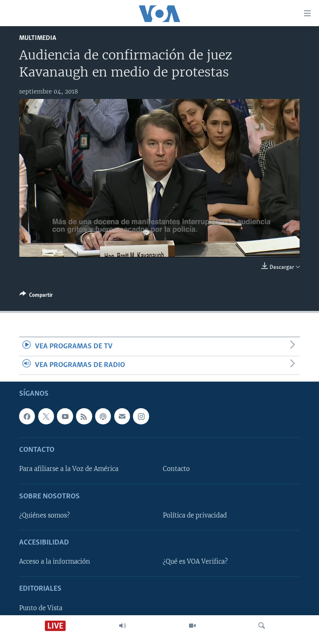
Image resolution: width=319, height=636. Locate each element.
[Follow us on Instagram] (141, 416)
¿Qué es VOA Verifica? (195, 562)
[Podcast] (103, 416)
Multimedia (37, 38)
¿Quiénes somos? (44, 515)
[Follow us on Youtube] (65, 416)
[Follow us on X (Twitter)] (46, 416)
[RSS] (84, 416)
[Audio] (122, 625)
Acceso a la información (54, 562)
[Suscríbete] (122, 416)
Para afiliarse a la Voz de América (68, 469)
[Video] (192, 625)
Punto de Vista (40, 608)
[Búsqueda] (261, 625)
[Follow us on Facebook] (27, 416)
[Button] (36, 296)
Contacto (176, 469)
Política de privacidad (195, 515)
